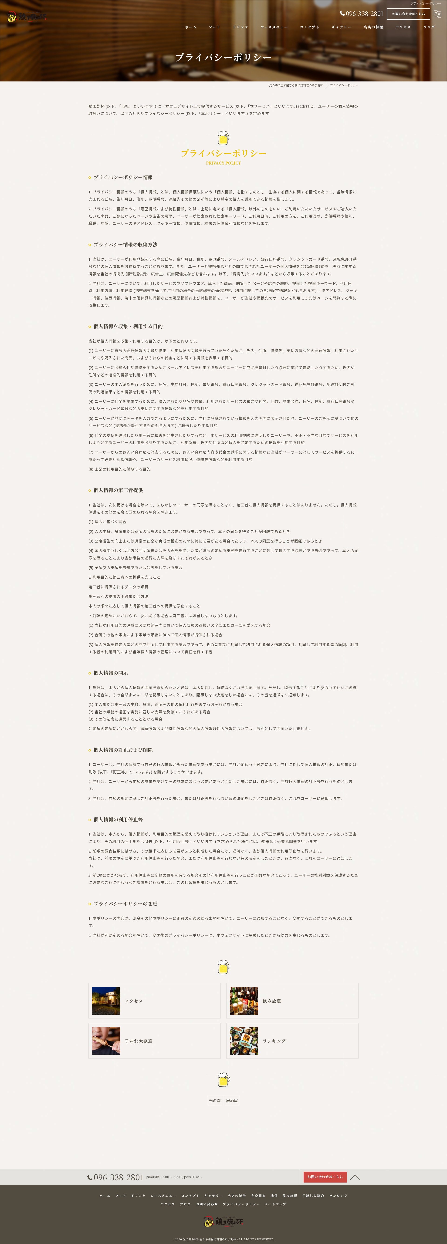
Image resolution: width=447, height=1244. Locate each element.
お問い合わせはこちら (408, 13)
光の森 (215, 1100)
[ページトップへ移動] (355, 1177)
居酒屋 (232, 1100)
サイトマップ (276, 1204)
